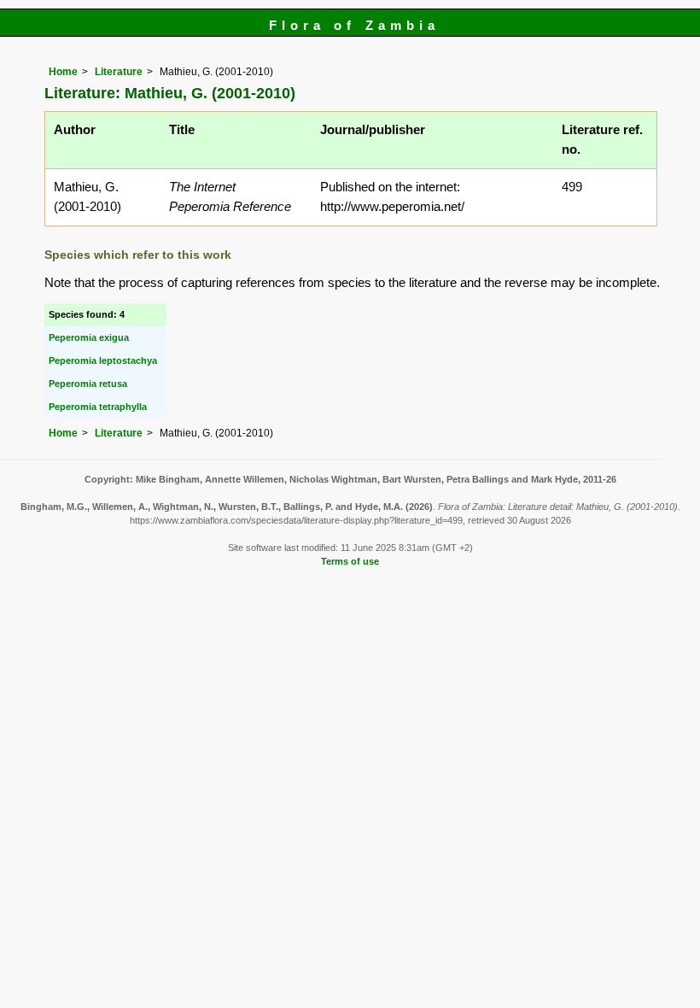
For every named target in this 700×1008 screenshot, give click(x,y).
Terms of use (350, 561)
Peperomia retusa (88, 383)
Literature (119, 72)
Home (63, 72)
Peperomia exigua (89, 337)
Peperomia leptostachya (103, 360)
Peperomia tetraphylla (98, 406)
